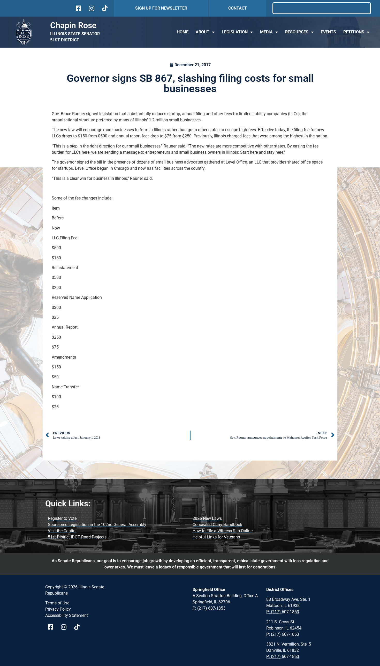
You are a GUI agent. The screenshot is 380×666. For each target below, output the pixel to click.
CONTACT (237, 8)
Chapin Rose (73, 25)
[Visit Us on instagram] (91, 8)
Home (182, 31)
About (202, 31)
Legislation (235, 31)
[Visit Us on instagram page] (65, 627)
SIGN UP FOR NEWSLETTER (161, 8)
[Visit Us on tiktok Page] (78, 627)
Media (266, 31)
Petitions (353, 31)
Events (328, 31)
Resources (296, 31)
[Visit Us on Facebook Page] (52, 627)
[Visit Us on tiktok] (104, 8)
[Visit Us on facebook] (77, 8)
